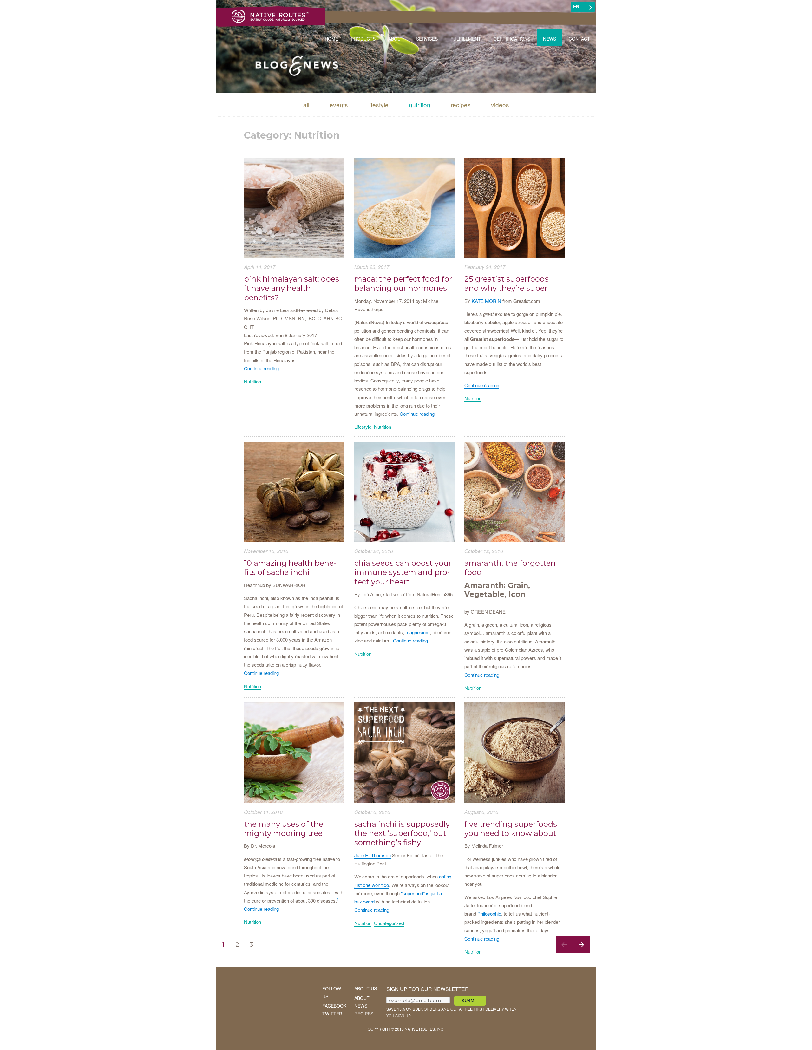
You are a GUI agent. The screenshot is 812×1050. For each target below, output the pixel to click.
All (306, 104)
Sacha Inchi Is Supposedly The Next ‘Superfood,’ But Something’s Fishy (402, 833)
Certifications (512, 39)
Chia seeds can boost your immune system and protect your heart (402, 572)
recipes (363, 1013)
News (549, 39)
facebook (334, 1005)
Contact (579, 39)
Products (363, 39)
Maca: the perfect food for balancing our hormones (403, 283)
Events (339, 104)
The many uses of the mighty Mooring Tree (283, 828)
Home (331, 39)
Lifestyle (378, 104)
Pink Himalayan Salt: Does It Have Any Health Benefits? (291, 288)
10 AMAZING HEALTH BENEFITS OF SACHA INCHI (290, 567)
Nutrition (419, 104)
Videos (500, 104)
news (360, 1005)
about (362, 998)
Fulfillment (465, 39)
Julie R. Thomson (372, 855)
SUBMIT (470, 1000)
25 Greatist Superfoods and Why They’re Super (506, 283)
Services (427, 39)
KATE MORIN (486, 300)
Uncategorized (389, 923)
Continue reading (261, 368)
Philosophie (489, 913)
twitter (332, 1013)
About (395, 39)
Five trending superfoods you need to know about (510, 828)
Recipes (461, 104)
